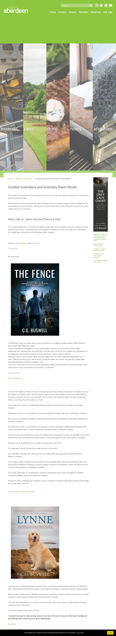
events (72, 12)
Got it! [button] (110, 632)
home (53, 12)
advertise (96, 12)
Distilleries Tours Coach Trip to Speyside (98, 255)
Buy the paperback (15, 629)
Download (12, 624)
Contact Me (12, 248)
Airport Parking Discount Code (98, 244)
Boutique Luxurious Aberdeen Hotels (99, 249)
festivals (83, 12)
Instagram (22, 243)
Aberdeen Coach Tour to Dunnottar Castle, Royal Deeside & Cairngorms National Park (100, 238)
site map (107, 12)
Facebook (35, 243)
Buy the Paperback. (15, 378)
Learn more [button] (80, 632)
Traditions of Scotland (24, 179)
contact (62, 12)
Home (10, 179)
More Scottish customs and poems (21, 491)
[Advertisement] (58, 29)
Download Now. (14, 373)
